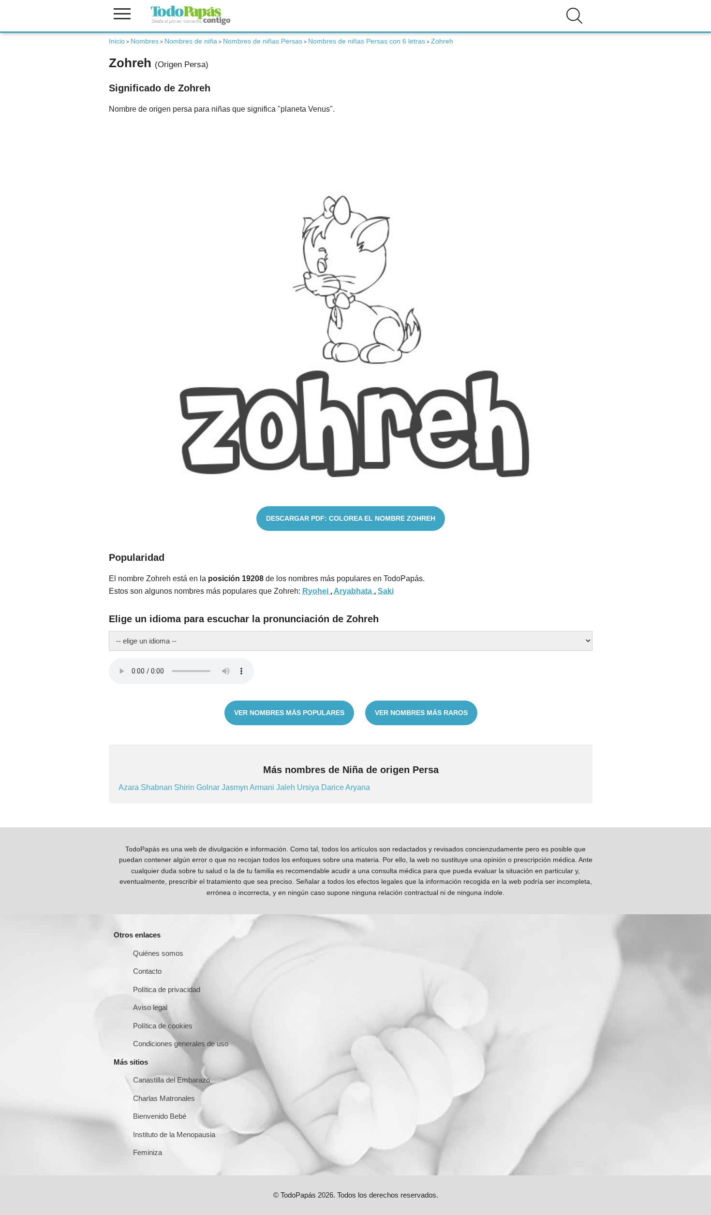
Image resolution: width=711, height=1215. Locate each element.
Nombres (145, 41)
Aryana (357, 787)
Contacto (147, 971)
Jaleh (286, 787)
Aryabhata (354, 591)
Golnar (209, 787)
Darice (333, 787)
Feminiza (147, 1152)
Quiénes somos (158, 953)
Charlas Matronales (164, 1098)
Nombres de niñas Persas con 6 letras (366, 41)
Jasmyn (236, 787)
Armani (263, 787)
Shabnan (157, 787)
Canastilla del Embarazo (171, 1080)
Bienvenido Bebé (159, 1116)
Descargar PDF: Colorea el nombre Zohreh (350, 518)
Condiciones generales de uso (180, 1043)
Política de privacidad (166, 989)
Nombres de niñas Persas (262, 41)
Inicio (117, 41)
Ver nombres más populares (289, 713)
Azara (129, 787)
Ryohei (316, 591)
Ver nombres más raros (421, 713)
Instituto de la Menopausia (174, 1134)
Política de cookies (163, 1026)
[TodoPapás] (191, 23)
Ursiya (309, 787)
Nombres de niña (190, 41)
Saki (386, 591)
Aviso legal (150, 1007)
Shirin (185, 787)
